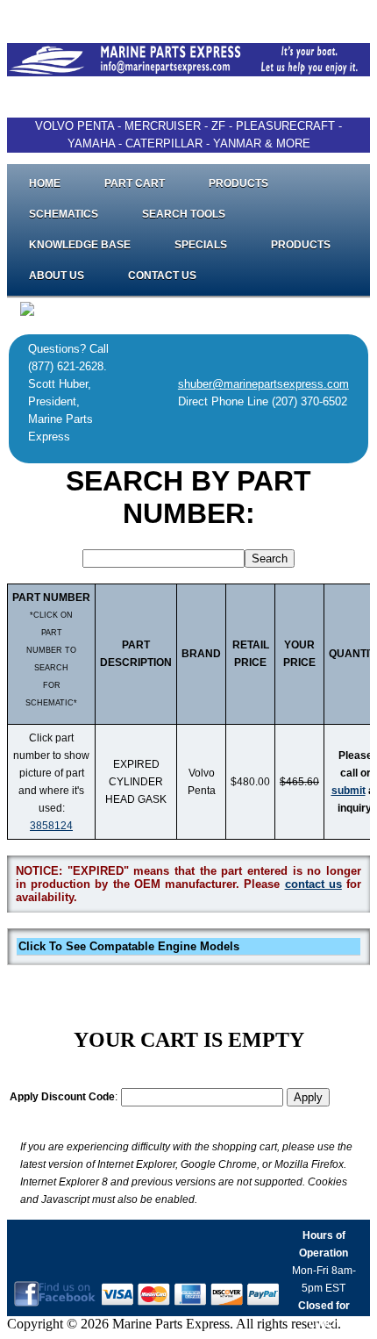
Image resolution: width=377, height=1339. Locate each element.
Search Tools (183, 214)
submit (348, 790)
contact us (313, 884)
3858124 (51, 826)
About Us (56, 275)
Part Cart (134, 183)
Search (270, 558)
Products (238, 183)
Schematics (63, 214)
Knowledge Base (80, 245)
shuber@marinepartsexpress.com (263, 383)
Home (44, 183)
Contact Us (162, 275)
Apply (308, 1097)
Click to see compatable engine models (128, 946)
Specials (200, 245)
